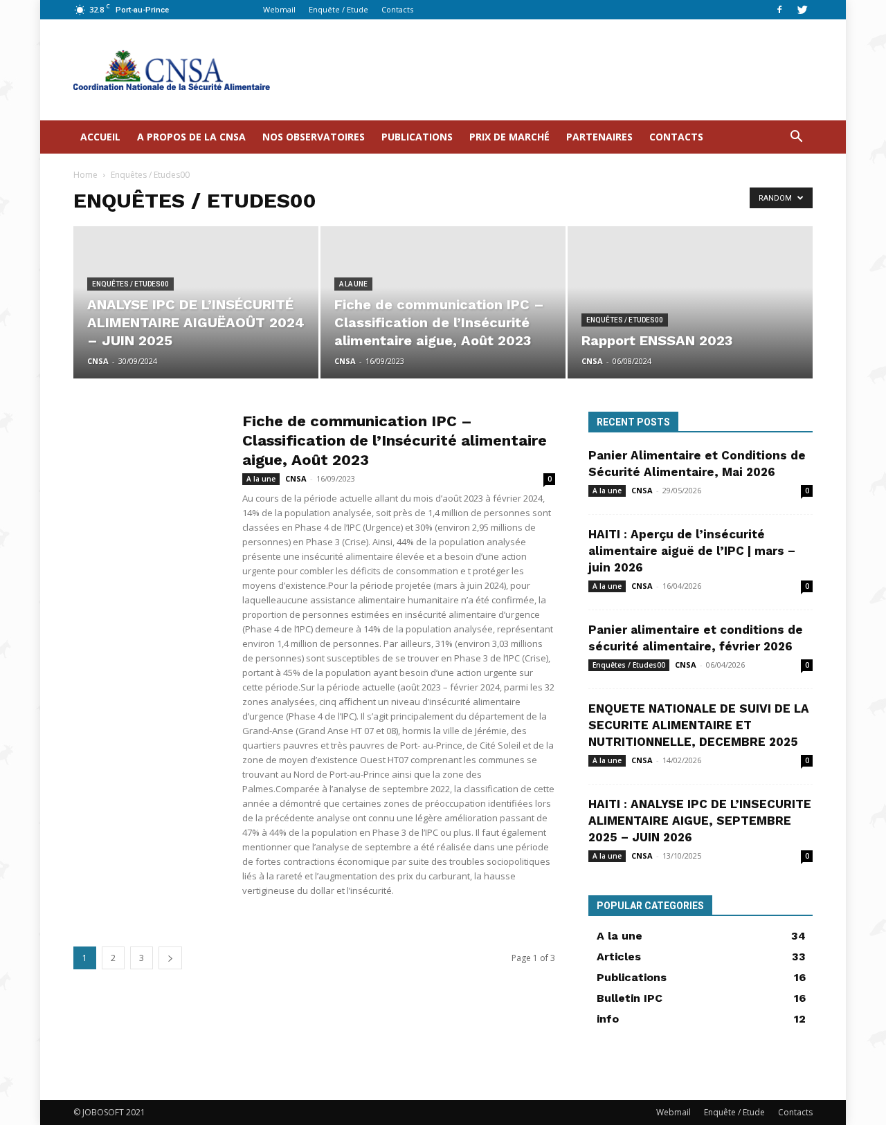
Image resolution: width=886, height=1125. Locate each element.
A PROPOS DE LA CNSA (191, 136)
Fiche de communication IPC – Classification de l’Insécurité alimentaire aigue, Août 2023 (394, 440)
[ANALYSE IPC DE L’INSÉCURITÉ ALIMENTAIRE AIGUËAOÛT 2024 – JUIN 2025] (195, 302)
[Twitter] (802, 9)
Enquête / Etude (338, 9)
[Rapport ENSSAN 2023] (690, 302)
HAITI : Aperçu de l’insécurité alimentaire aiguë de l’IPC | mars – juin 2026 (691, 550)
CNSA (98, 361)
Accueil (100, 136)
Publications (417, 136)
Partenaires (599, 136)
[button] (796, 138)
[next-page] (170, 957)
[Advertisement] (561, 70)
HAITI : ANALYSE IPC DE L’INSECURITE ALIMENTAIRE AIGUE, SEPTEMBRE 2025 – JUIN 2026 (699, 820)
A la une (353, 284)
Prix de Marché (509, 136)
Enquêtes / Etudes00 (130, 284)
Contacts (397, 9)
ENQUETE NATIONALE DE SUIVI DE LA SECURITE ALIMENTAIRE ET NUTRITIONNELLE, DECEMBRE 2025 (698, 725)
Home (85, 175)
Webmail (279, 9)
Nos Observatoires (313, 136)
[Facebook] (779, 9)
